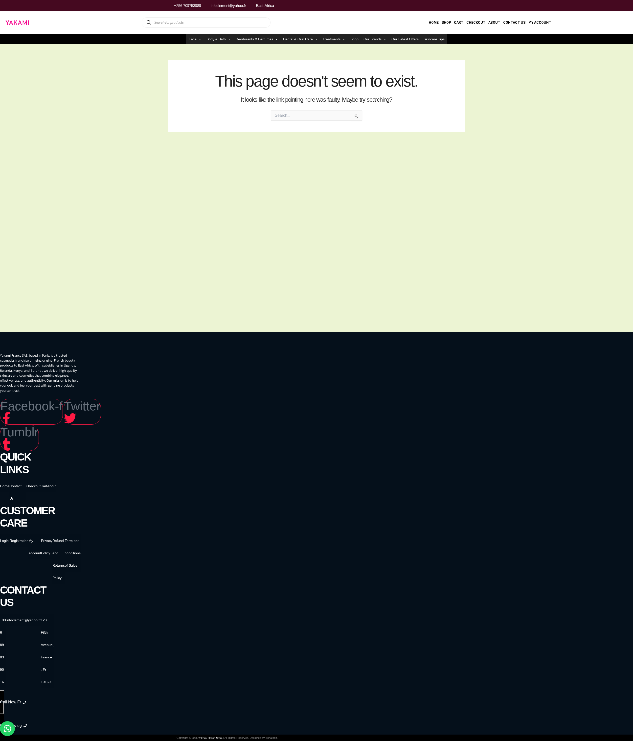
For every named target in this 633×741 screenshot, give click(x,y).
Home (434, 22)
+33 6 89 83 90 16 (3, 651)
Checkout (475, 22)
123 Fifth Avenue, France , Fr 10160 (47, 651)
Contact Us (514, 22)
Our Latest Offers (405, 39)
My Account (539, 22)
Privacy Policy (46, 547)
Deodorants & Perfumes (254, 39)
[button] (7, 728)
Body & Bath (216, 39)
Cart (458, 22)
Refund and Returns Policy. (58, 559)
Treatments (331, 39)
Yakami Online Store (210, 738)
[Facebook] (443, 5)
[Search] (149, 22)
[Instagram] (452, 5)
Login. (5, 541)
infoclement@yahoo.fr (23, 620)
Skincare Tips (434, 39)
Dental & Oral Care (298, 39)
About (494, 22)
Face (193, 39)
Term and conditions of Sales (73, 553)
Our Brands (372, 39)
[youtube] (461, 5)
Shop (446, 22)
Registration (19, 541)
